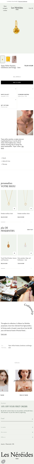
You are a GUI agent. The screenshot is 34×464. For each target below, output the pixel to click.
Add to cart (17, 82)
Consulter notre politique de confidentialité (12, 454)
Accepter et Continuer (28, 461)
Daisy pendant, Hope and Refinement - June (24, 259)
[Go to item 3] (14, 59)
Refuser (5, 461)
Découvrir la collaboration (23, 1)
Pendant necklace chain (7, 213)
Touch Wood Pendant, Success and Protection (9, 259)
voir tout (30, 229)
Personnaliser (17, 461)
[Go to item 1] (2, 59)
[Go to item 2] (8, 59)
